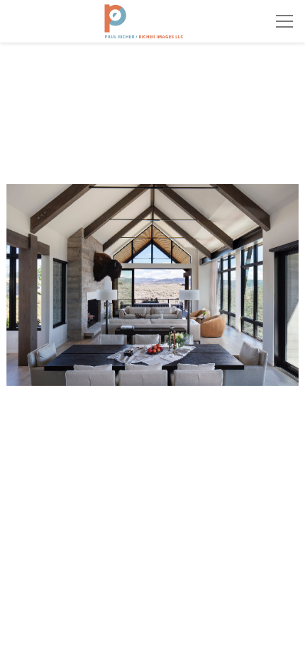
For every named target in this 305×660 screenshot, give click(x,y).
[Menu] (284, 21)
